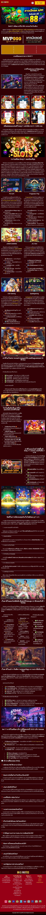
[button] (33, 3)
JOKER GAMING (11, 244)
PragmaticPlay (28, 197)
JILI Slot (34, 244)
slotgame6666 (39, 882)
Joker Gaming (6, 743)
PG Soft (11, 194)
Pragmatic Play (34, 194)
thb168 (40, 877)
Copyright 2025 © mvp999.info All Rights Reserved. (23, 912)
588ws (39, 879)
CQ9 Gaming (12, 293)
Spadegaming (34, 293)
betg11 (39, 880)
